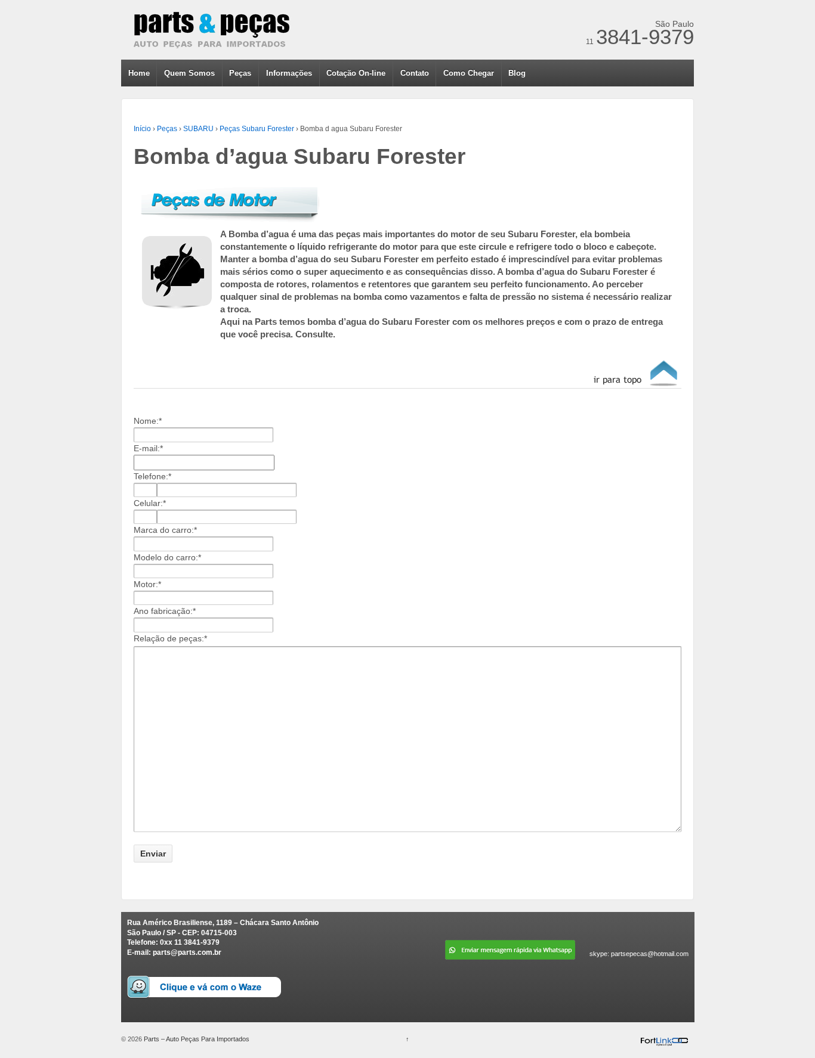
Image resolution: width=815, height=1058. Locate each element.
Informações (289, 73)
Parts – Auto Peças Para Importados (195, 1039)
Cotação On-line (355, 73)
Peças (240, 73)
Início (142, 129)
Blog (517, 73)
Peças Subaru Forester (257, 129)
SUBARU (198, 129)
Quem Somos (189, 73)
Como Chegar (468, 73)
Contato (414, 73)
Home (139, 73)
